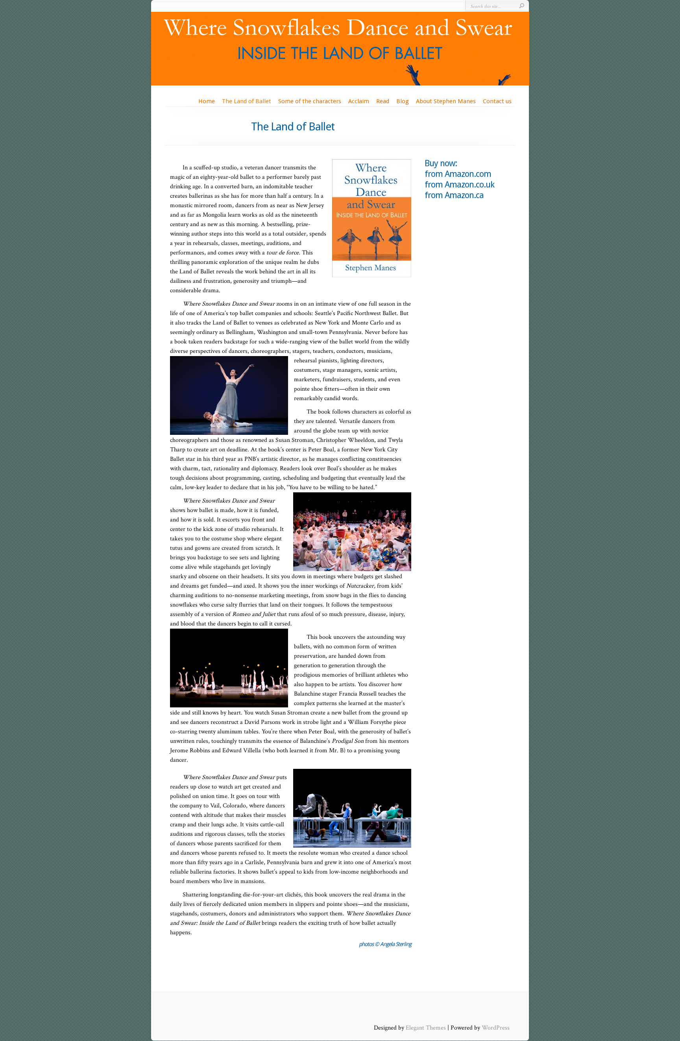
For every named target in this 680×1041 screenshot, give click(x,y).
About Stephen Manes (446, 101)
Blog (402, 101)
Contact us (497, 101)
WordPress (496, 1028)
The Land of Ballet (246, 101)
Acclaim (358, 101)
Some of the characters (309, 101)
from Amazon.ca (454, 195)
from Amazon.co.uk (459, 184)
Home (206, 101)
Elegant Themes (426, 1028)
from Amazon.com (458, 174)
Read (382, 101)
